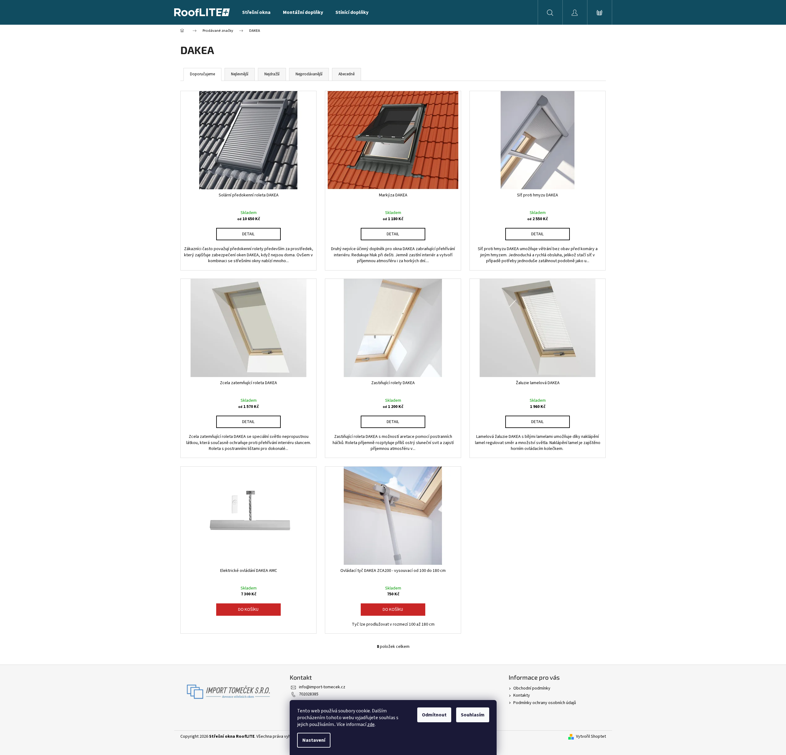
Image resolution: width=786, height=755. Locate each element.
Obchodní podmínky (531, 688)
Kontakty (521, 695)
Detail (248, 234)
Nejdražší (272, 74)
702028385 (308, 694)
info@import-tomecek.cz (322, 687)
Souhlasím (473, 714)
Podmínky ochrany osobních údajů (544, 703)
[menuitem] (256, 12)
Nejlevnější (239, 74)
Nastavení (313, 740)
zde (371, 724)
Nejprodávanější (309, 74)
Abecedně (346, 74)
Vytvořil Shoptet (591, 737)
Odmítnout (434, 714)
